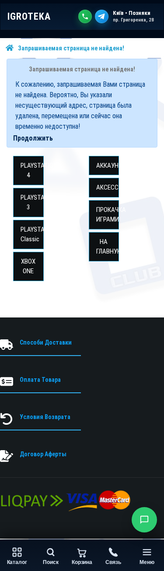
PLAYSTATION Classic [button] (32, 234)
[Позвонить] (85, 16)
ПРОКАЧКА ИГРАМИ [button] (107, 215)
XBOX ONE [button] (28, 266)
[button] (144, 519)
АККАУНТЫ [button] (107, 165)
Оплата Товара (40, 379)
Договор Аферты (43, 454)
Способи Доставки (46, 342)
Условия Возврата (45, 416)
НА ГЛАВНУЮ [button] (107, 247)
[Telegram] (101, 16)
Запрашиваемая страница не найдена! (71, 48)
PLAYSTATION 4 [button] (32, 171)
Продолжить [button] (33, 138)
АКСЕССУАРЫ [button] (107, 187)
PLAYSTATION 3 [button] (32, 202)
